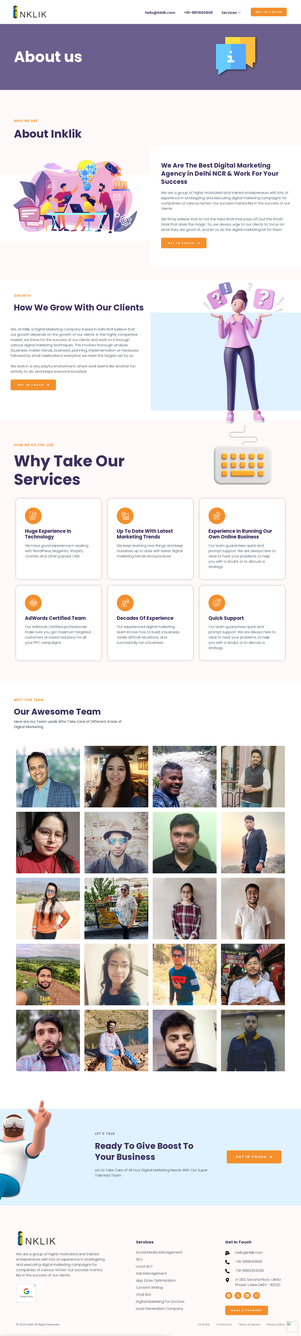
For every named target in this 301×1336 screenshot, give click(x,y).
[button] (228, 617)
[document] (150, 668)
